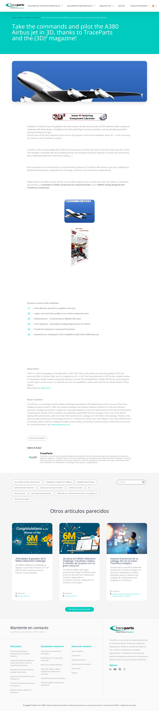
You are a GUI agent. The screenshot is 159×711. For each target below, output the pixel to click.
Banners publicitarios (86, 482)
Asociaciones (76, 668)
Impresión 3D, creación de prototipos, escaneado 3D (77, 494)
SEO (89, 488)
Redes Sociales (20, 494)
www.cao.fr (46, 388)
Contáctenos (76, 655)
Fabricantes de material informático (53, 678)
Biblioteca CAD (105, 6)
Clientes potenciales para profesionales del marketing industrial (19, 653)
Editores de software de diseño (51, 665)
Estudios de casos (76, 488)
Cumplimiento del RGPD (111, 705)
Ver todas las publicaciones (79, 609)
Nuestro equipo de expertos (81, 664)
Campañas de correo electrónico (59, 482)
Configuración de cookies (128, 705)
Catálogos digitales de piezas (51, 488)
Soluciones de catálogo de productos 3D (44, 6)
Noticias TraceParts (37, 438)
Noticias (121, 6)
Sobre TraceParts (77, 651)
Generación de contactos (24, 488)
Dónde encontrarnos (79, 660)
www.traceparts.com (61, 424)
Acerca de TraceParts (139, 6)
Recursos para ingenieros (41, 494)
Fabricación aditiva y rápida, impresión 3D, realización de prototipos (50, 671)
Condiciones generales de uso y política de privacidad (85, 705)
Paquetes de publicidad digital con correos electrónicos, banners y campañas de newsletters (22, 662)
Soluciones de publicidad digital (80, 6)
